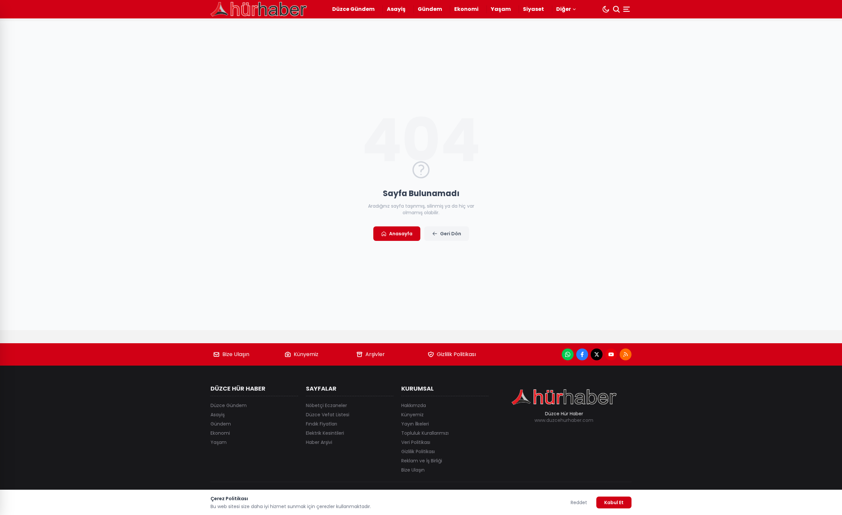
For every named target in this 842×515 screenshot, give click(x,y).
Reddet (579, 502)
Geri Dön (450, 233)
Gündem (430, 9)
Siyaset (533, 9)
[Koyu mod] (606, 9)
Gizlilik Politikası (456, 354)
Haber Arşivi (319, 442)
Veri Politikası (415, 442)
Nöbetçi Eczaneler (326, 405)
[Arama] (616, 9)
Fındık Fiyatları (321, 424)
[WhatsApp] (568, 354)
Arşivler (375, 354)
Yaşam (501, 9)
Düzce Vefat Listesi (327, 414)
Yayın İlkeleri (415, 424)
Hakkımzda (413, 405)
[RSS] (626, 354)
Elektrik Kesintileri (325, 433)
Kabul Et (614, 502)
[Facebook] (582, 354)
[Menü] (627, 9)
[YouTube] (611, 354)
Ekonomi (466, 9)
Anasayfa (400, 233)
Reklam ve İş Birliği (421, 460)
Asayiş (396, 9)
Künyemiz (306, 354)
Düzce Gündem (353, 9)
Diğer (563, 9)
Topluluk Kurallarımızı (425, 433)
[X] (597, 354)
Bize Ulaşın (235, 354)
